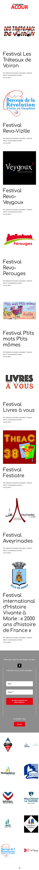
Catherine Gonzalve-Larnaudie (15, 73)
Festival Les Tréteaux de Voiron (17, 59)
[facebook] (19, 666)
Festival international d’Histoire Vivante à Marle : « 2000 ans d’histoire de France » (19, 613)
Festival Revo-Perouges (14, 267)
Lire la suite (6, 77)
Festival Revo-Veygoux (13, 196)
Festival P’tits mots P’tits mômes (18, 339)
